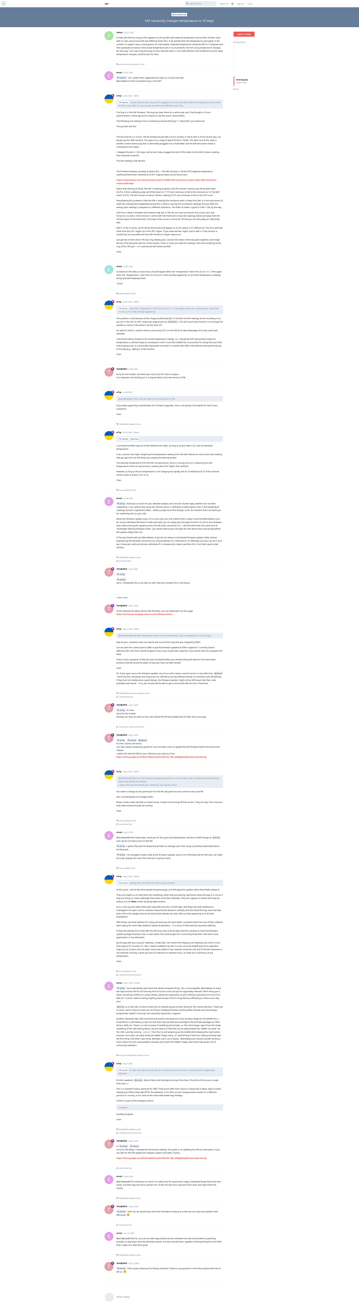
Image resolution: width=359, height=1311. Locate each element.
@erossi (134, 439)
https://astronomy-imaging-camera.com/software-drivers (144, 614)
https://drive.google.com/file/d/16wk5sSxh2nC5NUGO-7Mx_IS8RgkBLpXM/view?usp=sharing (161, 757)
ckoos (125, 308)
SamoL (123, 77)
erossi (123, 579)
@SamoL (172, 321)
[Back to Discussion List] (3, 3)
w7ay (122, 503)
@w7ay (216, 837)
